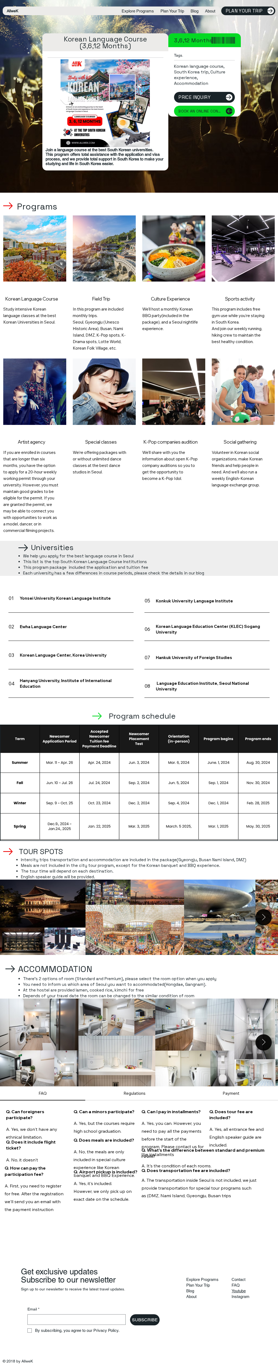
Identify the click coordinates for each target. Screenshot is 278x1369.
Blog (190, 1291)
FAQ (236, 1285)
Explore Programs (202, 1279)
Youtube (239, 1291)
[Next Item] (263, 917)
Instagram (240, 1296)
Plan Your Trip (198, 1285)
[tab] (42, 1093)
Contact (238, 1279)
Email (33, 1309)
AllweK (12, 11)
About (191, 1296)
